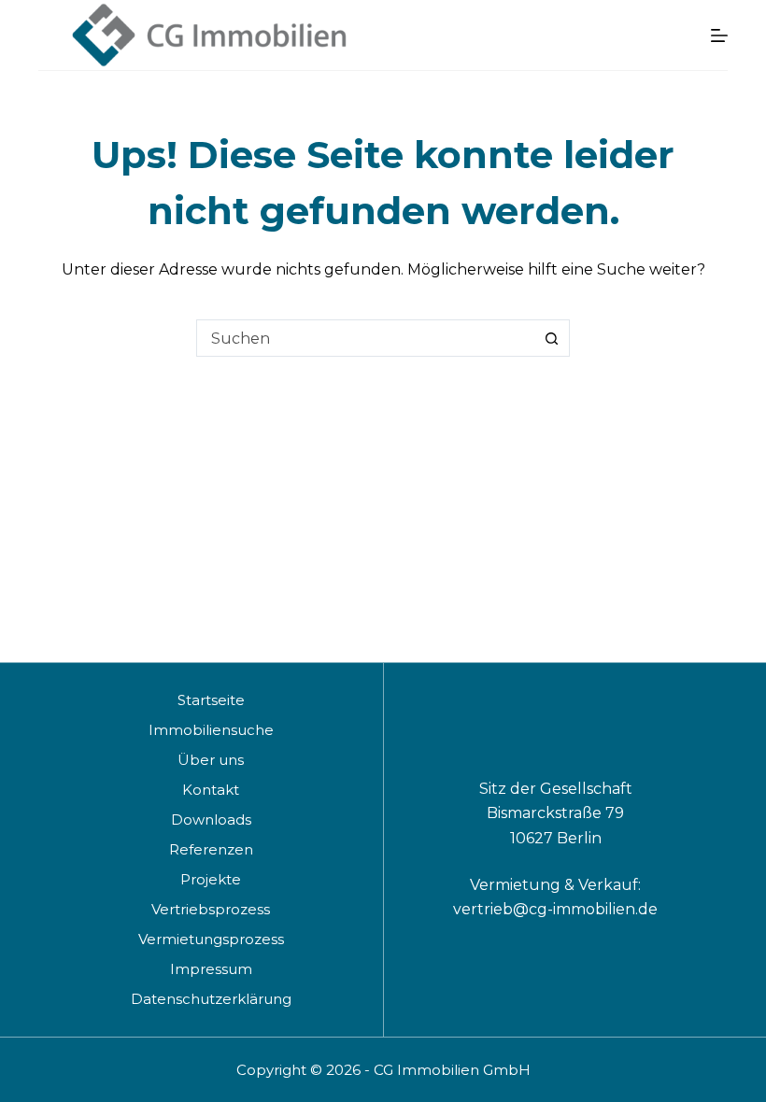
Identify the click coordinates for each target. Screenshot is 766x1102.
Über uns (210, 760)
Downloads (211, 819)
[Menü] (719, 35)
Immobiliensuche (211, 730)
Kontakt (210, 789)
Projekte (210, 879)
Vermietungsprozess (211, 939)
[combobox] (365, 338)
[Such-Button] (551, 338)
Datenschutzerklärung (211, 999)
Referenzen (211, 849)
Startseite (211, 700)
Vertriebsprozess (210, 909)
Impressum (211, 969)
